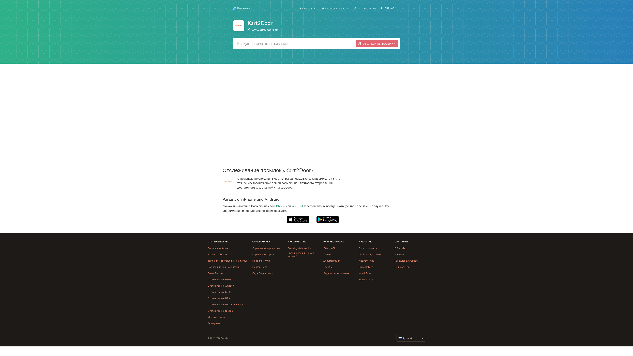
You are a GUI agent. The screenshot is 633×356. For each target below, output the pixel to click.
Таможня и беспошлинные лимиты (227, 260)
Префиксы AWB (261, 260)
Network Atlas (366, 260)
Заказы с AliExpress (219, 254)
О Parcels (399, 248)
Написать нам (402, 267)
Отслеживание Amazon (221, 285)
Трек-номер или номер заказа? (301, 255)
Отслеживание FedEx (220, 292)
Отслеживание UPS (219, 298)
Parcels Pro (309, 8)
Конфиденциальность (406, 260)
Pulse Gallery (366, 267)
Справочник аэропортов (266, 248)
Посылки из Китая (218, 248)
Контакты (370, 8)
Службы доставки (262, 273)
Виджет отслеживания (336, 273)
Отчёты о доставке (370, 254)
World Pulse (365, 273)
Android (297, 206)
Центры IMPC (260, 267)
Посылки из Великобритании (224, 267)
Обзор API (329, 248)
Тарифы (327, 267)
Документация (331, 260)
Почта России (215, 273)
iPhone (280, 206)
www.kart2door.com (265, 29)
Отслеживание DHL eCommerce (225, 304)
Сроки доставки (368, 248)
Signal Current (366, 279)
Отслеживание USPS (219, 279)
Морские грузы (216, 317)
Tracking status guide (299, 248)
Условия (399, 254)
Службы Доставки (336, 8)
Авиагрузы (214, 323)
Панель (327, 254)
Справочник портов (263, 254)
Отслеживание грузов (220, 310)
